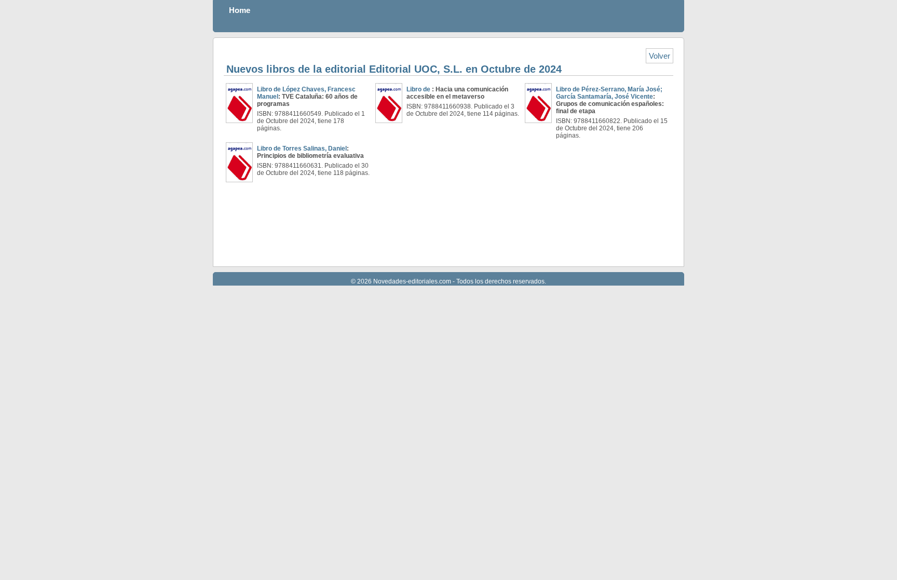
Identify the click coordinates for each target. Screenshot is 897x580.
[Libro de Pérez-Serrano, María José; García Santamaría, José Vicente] (538, 103)
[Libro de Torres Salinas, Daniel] (239, 162)
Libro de (419, 89)
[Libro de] (388, 103)
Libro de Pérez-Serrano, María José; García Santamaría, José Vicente (609, 93)
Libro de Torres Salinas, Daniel (302, 148)
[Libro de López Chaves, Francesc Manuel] (239, 103)
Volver (659, 55)
